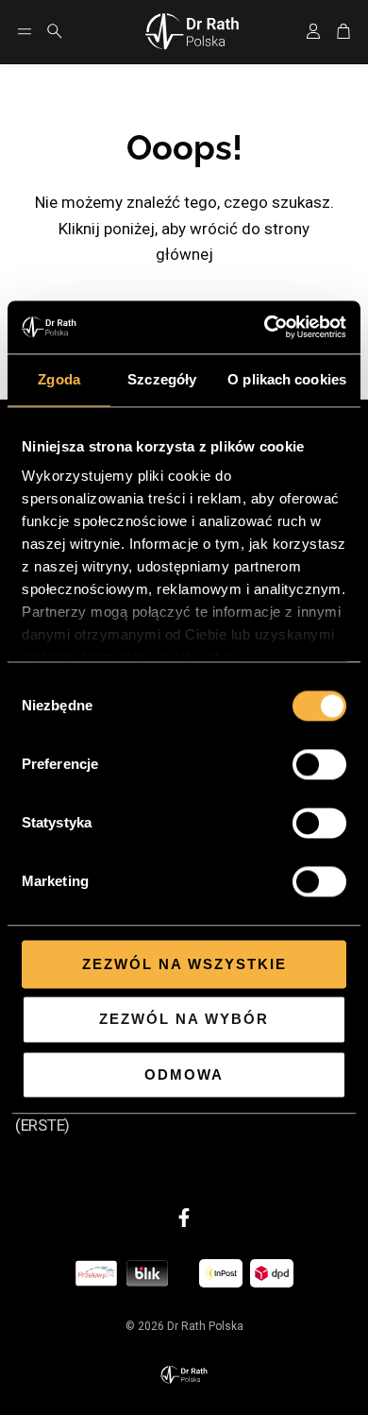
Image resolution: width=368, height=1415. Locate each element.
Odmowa (184, 1074)
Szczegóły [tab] (161, 379)
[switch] (319, 764)
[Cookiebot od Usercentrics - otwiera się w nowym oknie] (264, 327)
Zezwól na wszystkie (184, 964)
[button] (24, 31)
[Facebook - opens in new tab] (184, 1217)
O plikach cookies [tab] (286, 379)
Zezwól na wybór (184, 1020)
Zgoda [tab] (59, 379)
